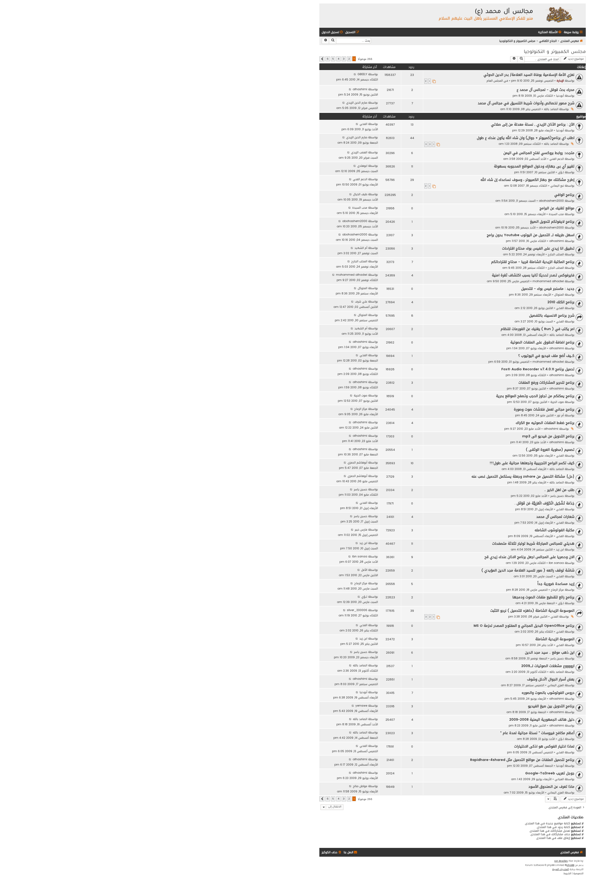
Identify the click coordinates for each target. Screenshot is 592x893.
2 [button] (349, 58)
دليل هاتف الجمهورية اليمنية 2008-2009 (541, 719)
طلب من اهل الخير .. (559, 490)
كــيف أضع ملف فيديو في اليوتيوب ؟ (546, 355)
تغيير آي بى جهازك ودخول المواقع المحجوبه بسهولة (534, 166)
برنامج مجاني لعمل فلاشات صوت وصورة (544, 409)
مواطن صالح (360, 786)
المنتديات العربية (560, 869)
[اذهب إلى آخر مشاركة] (355, 74)
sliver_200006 (357, 610)
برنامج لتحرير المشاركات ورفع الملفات (546, 382)
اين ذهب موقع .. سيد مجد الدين (549, 652)
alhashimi (360, 89)
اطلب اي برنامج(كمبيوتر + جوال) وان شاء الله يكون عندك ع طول (525, 138)
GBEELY (362, 74)
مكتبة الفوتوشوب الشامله (554, 530)
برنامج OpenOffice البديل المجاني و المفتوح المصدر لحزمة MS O (524, 625)
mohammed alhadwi (548, 281)
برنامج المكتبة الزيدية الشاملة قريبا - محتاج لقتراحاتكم (532, 262)
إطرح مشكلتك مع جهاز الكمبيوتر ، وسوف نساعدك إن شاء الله (527, 179)
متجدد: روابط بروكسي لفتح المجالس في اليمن (538, 153)
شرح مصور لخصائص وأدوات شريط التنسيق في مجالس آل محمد (526, 103)
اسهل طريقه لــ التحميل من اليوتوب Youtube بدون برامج (530, 235)
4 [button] (338, 58)
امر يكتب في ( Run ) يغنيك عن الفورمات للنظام (537, 329)
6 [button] (328, 58)
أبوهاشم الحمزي (357, 462)
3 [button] (344, 58)
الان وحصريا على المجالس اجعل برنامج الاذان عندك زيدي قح (529, 557)
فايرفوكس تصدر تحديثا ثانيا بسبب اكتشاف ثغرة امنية (533, 275)
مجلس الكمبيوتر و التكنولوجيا (555, 52)
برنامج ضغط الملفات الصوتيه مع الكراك (545, 423)
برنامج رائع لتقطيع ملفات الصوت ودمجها (543, 597)
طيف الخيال (360, 194)
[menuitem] (550, 32)
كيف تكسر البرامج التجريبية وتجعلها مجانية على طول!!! (532, 463)
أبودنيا (560, 95)
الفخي (363, 124)
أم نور (560, 415)
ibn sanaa (556, 562)
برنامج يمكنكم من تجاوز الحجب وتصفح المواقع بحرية (535, 396)
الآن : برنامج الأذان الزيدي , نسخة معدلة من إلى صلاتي (532, 124)
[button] (321, 59)
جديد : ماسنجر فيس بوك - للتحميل (547, 288)
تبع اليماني (557, 185)
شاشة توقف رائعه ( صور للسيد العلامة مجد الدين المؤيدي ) (527, 570)
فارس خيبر (361, 529)
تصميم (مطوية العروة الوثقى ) (550, 449)
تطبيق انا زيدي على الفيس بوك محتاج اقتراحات (538, 248)
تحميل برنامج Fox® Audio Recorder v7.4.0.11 (537, 369)
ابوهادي (362, 165)
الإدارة (560, 80)
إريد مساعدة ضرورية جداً (555, 584)
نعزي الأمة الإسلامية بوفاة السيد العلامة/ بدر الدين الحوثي (529, 74)
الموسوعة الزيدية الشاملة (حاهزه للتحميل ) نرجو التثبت (532, 610)
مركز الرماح (360, 408)
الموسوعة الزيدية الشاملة (554, 639)
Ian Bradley (561, 861)
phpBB (570, 865)
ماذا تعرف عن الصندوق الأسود (551, 786)
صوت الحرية (557, 402)
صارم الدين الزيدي (356, 102)
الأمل (364, 569)
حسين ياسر (557, 495)
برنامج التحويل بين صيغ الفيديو (551, 706)
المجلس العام (495, 80)
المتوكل (559, 294)
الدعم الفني (556, 158)
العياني (559, 779)
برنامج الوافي (564, 195)
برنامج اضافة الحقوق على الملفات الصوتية (542, 342)
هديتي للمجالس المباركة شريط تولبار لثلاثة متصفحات (533, 543)
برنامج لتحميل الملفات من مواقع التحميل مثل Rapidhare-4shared (522, 760)
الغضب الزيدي (359, 152)
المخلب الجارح (556, 254)
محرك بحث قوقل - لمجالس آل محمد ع (545, 90)
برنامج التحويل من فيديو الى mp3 (548, 436)
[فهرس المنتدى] (559, 14)
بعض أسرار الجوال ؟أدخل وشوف (550, 679)
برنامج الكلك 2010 (560, 302)
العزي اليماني (555, 685)
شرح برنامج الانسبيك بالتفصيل (551, 315)
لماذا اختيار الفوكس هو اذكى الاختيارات (544, 746)
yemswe (361, 705)
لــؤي (561, 172)
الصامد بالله (551, 109)
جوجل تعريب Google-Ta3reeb (549, 773)
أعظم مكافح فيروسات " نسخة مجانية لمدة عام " (537, 733)
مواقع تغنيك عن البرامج (557, 208)
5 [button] (333, 58)
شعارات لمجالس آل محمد (555, 516)
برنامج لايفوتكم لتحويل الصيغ (552, 221)
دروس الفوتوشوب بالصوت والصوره (548, 692)
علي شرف (361, 301)
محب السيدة (556, 214)
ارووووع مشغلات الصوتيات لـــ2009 (547, 666)
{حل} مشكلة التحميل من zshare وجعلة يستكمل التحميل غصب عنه (523, 476)
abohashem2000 (551, 200)
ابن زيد (560, 549)
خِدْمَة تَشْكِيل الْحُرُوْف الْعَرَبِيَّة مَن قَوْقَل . (544, 503)
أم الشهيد (361, 247)
